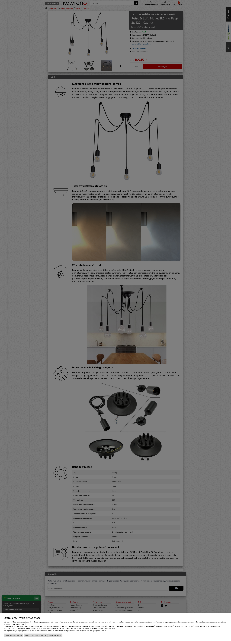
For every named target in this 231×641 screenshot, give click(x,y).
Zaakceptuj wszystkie (13, 635)
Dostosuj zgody (55, 635)
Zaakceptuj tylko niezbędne (35, 635)
